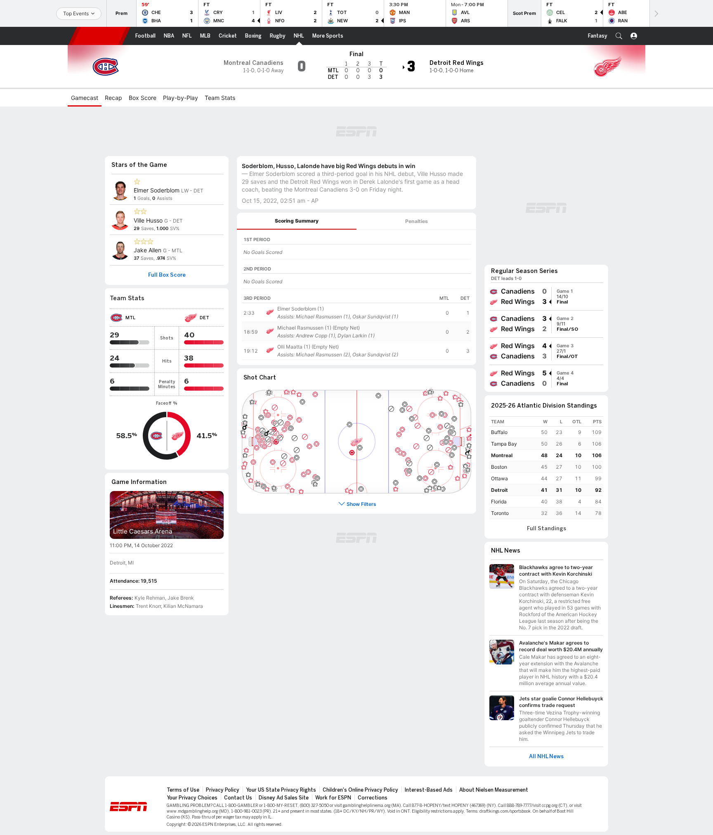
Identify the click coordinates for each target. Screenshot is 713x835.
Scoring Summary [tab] (297, 221)
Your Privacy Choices (192, 798)
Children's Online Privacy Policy (360, 790)
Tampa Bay (504, 444)
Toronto (500, 513)
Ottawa (499, 478)
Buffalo (499, 432)
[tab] (296, 221)
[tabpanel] (356, 297)
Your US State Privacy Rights (281, 790)
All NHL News (546, 756)
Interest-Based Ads (429, 790)
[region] (356, 244)
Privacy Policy (222, 790)
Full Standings (546, 528)
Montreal (501, 455)
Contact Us (238, 798)
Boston (499, 467)
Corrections (372, 798)
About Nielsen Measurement (493, 790)
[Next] (655, 13)
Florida (499, 501)
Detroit (499, 490)
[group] (546, 296)
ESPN (99, 36)
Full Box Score (167, 275)
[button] (619, 36)
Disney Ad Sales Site (284, 798)
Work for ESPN (333, 798)
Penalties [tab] (416, 221)
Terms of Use (183, 790)
